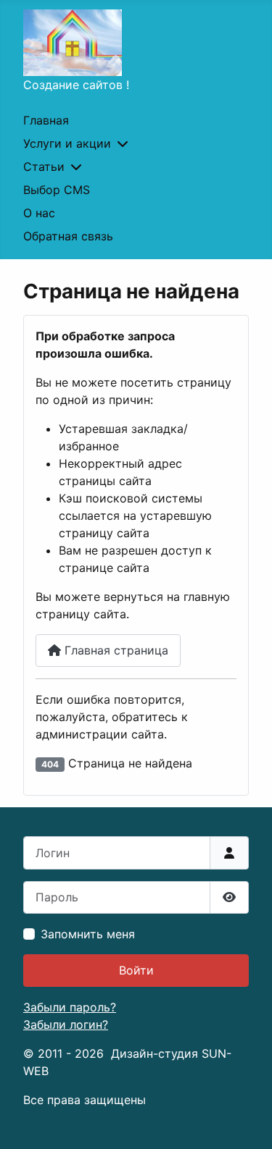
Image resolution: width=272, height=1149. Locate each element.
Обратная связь (68, 236)
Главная (46, 120)
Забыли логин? (65, 1024)
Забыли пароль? (69, 1007)
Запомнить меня (88, 934)
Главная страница (114, 650)
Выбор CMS (56, 189)
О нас (39, 213)
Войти (136, 970)
